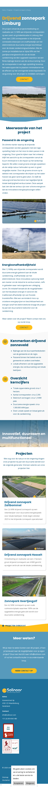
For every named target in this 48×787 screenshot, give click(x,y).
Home (4, 10)
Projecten (9, 10)
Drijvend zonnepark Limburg (22, 10)
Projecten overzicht (15, 625)
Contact (24, 79)
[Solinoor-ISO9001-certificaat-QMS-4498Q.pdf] (8, 730)
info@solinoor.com (37, 654)
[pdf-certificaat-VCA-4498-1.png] (10, 746)
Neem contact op (24, 670)
